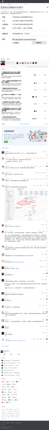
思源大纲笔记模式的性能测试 (17, 262)
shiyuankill (6, 151)
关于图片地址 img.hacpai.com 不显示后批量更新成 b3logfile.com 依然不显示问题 (11, 109)
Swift (4, 381)
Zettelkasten (11, 409)
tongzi (6, 224)
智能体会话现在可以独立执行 (10, 88)
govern (6, 273)
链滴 (4, 424)
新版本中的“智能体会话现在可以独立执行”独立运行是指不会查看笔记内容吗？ (11, 90)
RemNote (5, 397)
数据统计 (8, 422)
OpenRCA (3, 413)
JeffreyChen (7, 158)
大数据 (10, 392)
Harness (16, 409)
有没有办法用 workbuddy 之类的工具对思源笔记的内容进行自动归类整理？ (11, 73)
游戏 (8, 381)
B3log (14, 386)
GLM (14, 413)
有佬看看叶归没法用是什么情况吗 (11, 102)
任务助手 (15, 411)
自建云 (3, 416)
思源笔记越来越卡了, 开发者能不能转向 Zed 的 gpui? (12, 360)
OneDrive (5, 389)
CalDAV (12, 416)
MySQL (4, 384)
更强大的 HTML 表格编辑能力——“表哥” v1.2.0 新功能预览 (12, 363)
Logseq (18, 381)
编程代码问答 (30, 4)
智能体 (9, 416)
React (16, 389)
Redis (17, 399)
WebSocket (15, 394)
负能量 (10, 384)
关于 (11, 142)
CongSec (6, 172)
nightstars (6, 311)
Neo (7, 413)
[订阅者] (2, 66)
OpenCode (3, 418)
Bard (5, 254)
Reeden (3, 409)
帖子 (11, 354)
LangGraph (4, 411)
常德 (4, 352)
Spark (13, 381)
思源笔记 (3, 59)
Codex (8, 415)
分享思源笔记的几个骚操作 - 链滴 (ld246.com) (15, 340)
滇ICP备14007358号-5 (4, 427)
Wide (10, 397)
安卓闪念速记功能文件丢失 (10, 117)
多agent (17, 413)
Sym (10, 427)
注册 (6, 142)
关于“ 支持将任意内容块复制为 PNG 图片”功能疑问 (11, 81)
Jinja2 (16, 415)
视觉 (9, 411)
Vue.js (10, 389)
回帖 (4, 354)
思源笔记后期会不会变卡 (25, 124)
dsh (19, 409)
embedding (12, 415)
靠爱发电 (13, 422)
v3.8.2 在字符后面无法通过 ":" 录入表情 (11, 375)
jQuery (4, 386)
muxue (6, 279)
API (1, 422)
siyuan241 (6, 319)
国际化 (15, 397)
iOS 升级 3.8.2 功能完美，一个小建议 (11, 95)
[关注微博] (2, 426)
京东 (4, 402)
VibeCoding (4, 415)
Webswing (5, 399)
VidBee (6, 409)
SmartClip (17, 416)
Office (15, 384)
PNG (6, 416)
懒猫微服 (10, 413)
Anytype (9, 402)
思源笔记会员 (18, 422)
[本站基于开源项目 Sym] (1, 426)
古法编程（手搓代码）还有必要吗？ (11, 367)
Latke (16, 392)
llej (5, 305)
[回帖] (47, 7)
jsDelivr (4, 394)
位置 (12, 63)
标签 (20, 378)
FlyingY (6, 332)
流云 (19, 411)
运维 (9, 394)
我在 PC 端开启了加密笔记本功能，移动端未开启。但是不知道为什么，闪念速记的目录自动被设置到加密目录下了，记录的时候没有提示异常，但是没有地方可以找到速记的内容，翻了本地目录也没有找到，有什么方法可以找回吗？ (11, 119)
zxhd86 (6, 260)
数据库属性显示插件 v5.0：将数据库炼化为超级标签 (12, 372)
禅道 (9, 386)
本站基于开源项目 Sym (20, 4)
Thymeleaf (11, 399)
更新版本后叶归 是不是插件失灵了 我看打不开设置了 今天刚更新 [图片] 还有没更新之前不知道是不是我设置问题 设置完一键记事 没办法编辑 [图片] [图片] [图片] (12, 104)
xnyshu (6, 292)
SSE (12, 411)
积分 (19, 354)
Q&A (9, 59)
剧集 (19, 415)
